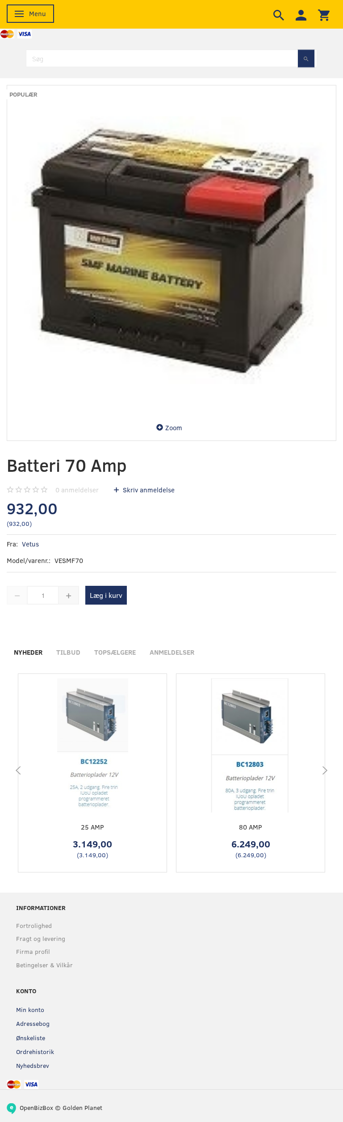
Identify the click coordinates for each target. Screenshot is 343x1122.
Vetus (30, 543)
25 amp (92, 826)
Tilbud (68, 652)
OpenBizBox (36, 1107)
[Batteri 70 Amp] (171, 250)
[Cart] (323, 14)
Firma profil (33, 951)
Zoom (173, 427)
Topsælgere (115, 652)
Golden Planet (82, 1107)
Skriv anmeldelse (148, 489)
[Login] (301, 14)
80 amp (250, 826)
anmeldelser (77, 489)
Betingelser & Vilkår (44, 965)
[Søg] (306, 58)
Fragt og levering (40, 938)
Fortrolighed (34, 925)
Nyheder (28, 652)
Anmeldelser (172, 652)
